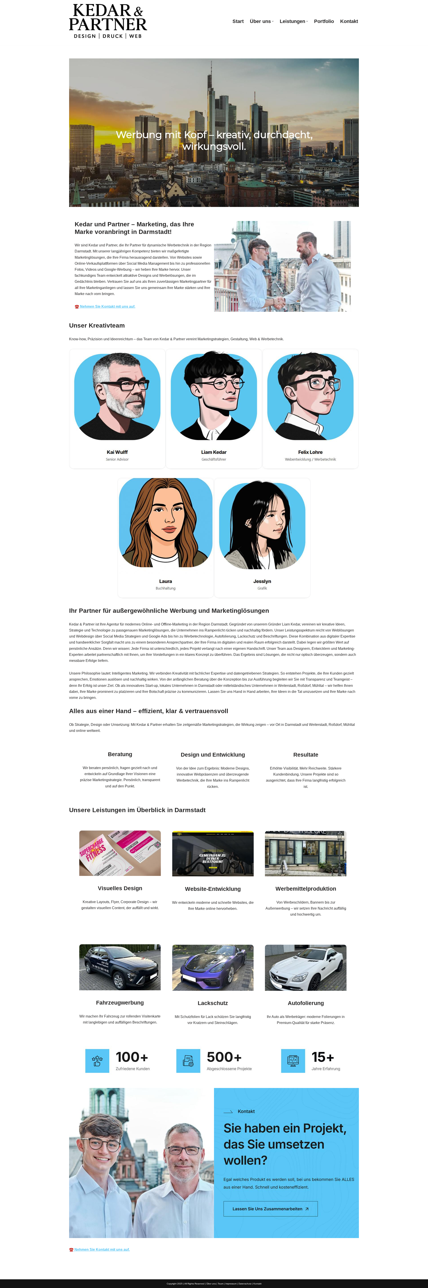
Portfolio (324, 21)
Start (238, 21)
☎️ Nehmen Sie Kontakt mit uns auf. (99, 1249)
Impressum (231, 1283)
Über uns (211, 1283)
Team (220, 1283)
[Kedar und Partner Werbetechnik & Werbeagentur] (108, 21)
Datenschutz (245, 1283)
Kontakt (349, 21)
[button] (273, 21)
